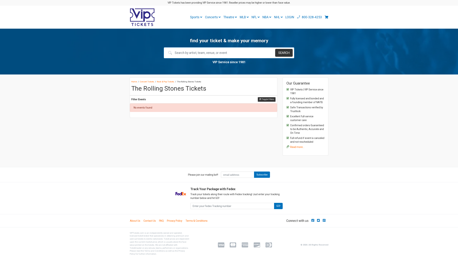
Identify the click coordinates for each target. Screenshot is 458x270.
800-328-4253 (311, 17)
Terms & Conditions (197, 220)
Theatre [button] (229, 17)
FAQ (161, 220)
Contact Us (149, 220)
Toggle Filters (267, 99)
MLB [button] (243, 17)
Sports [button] (195, 17)
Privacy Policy (174, 220)
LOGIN (289, 17)
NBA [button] (265, 17)
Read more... (297, 147)
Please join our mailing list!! (203, 174)
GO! (278, 205)
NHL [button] (277, 17)
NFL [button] (255, 17)
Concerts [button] (212, 17)
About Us (135, 220)
